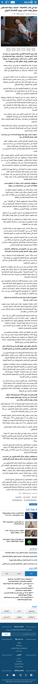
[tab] (31, 573)
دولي (35, 17)
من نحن (19, 658)
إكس (19, 611)
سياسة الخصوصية (19, 664)
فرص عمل (19, 651)
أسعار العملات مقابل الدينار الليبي (19, 648)
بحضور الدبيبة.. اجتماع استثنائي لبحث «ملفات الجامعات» (21, 553)
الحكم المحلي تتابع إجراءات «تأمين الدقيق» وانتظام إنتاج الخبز (19, 556)
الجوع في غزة (27, 497)
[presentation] (31, 573)
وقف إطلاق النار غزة (17, 500)
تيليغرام (6, 611)
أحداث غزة (34, 497)
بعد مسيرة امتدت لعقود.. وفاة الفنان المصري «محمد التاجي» (19, 564)
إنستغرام (31, 617)
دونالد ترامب (18, 497)
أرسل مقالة (19, 645)
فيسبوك (31, 611)
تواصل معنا (19, 661)
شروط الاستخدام (19, 666)
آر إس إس (6, 617)
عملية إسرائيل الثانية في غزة (30, 500)
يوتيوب (19, 617)
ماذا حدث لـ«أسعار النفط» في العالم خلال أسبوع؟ (23, 560)
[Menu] (35, 2)
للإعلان (19, 643)
